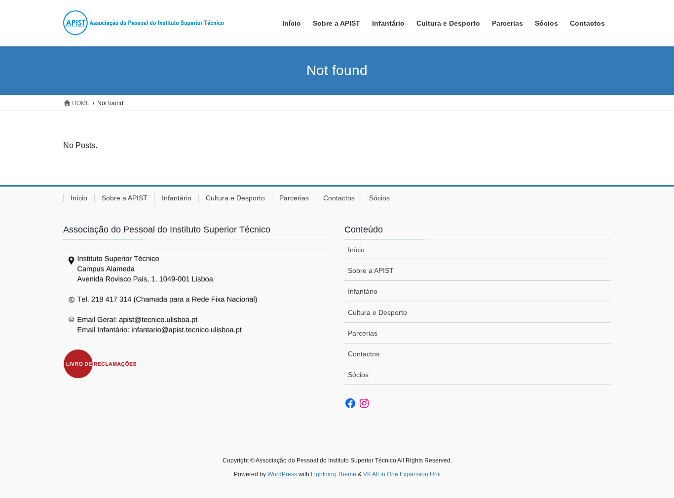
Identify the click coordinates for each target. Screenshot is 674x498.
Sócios (379, 198)
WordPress (282, 474)
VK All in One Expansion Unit (402, 474)
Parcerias (294, 198)
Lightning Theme (333, 474)
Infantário (176, 198)
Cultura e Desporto (235, 198)
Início (79, 198)
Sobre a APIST (125, 198)
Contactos (339, 198)
